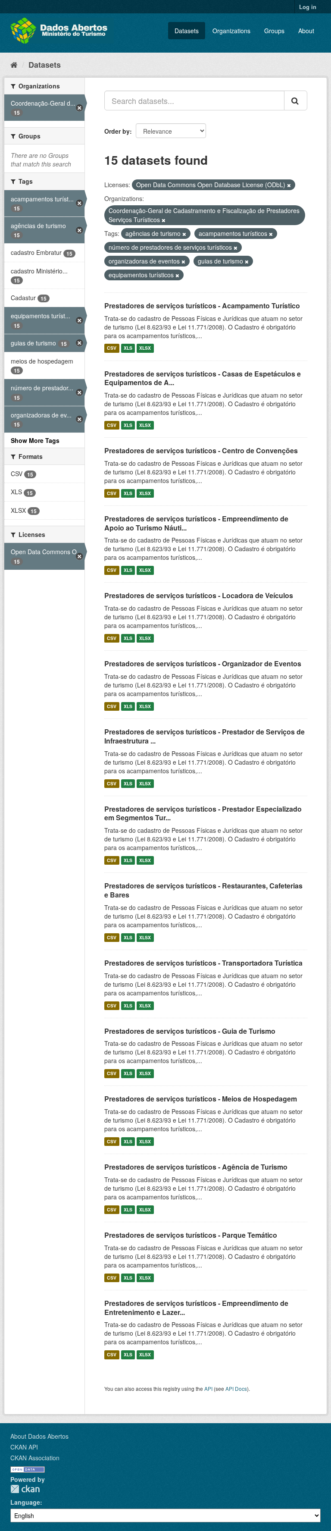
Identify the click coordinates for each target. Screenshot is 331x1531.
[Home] (14, 64)
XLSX (145, 348)
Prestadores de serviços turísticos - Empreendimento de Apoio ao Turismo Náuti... (196, 523)
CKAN (25, 1488)
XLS (128, 348)
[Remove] (289, 185)
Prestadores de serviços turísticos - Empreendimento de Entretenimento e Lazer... (196, 1307)
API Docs (236, 1388)
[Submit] (295, 100)
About (306, 30)
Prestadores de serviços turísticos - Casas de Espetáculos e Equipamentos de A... (202, 378)
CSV (111, 348)
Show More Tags (35, 440)
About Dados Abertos (39, 1436)
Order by (117, 131)
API (208, 1388)
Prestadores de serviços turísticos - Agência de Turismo (195, 1167)
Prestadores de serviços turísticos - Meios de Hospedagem (200, 1099)
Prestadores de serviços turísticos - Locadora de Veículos (198, 595)
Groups (274, 30)
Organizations (231, 30)
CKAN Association (34, 1457)
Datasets (187, 30)
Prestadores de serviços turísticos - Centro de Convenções (201, 450)
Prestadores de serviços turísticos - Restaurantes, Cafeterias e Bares (203, 890)
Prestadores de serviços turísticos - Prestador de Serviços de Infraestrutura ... (204, 736)
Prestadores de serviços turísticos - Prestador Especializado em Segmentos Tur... (203, 813)
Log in (307, 7)
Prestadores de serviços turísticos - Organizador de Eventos (202, 663)
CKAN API (24, 1447)
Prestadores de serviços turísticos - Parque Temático (190, 1235)
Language (25, 1502)
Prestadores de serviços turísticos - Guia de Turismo (189, 1031)
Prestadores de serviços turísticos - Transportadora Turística (203, 963)
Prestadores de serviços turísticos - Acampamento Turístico (202, 306)
